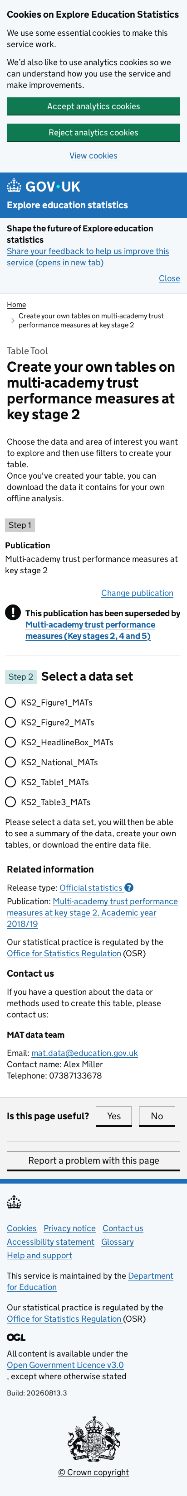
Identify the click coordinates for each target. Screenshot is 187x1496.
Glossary (117, 1242)
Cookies (22, 1228)
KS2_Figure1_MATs (57, 702)
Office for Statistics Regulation (64, 953)
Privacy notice (70, 1228)
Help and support (39, 1255)
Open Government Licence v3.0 (65, 1365)
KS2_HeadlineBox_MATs (67, 742)
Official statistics (95, 887)
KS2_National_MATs (59, 762)
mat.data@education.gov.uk (84, 1053)
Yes (119, 1116)
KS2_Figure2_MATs (57, 722)
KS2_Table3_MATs (56, 802)
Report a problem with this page (93, 1160)
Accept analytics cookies (93, 106)
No (163, 1116)
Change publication (137, 593)
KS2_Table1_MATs (55, 782)
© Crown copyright (93, 1472)
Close (169, 278)
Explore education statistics (67, 205)
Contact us (123, 1228)
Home (16, 304)
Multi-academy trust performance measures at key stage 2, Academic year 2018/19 (92, 912)
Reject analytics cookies (93, 132)
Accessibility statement (50, 1242)
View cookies (93, 155)
